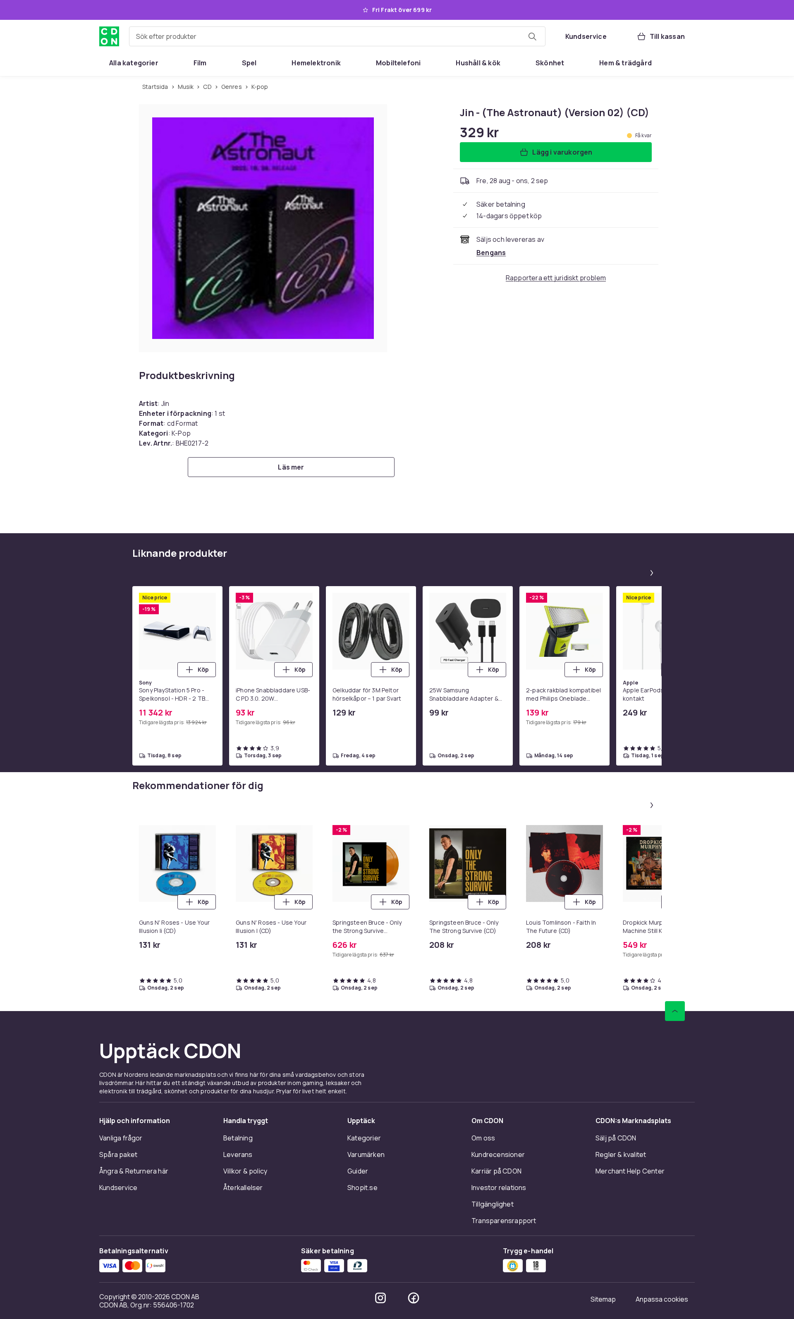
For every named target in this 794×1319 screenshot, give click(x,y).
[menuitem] (133, 63)
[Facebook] (413, 1297)
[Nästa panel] (652, 573)
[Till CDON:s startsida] (109, 36)
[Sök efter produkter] (532, 36)
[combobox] (337, 36)
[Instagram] (380, 1297)
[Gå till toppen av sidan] (675, 1011)
